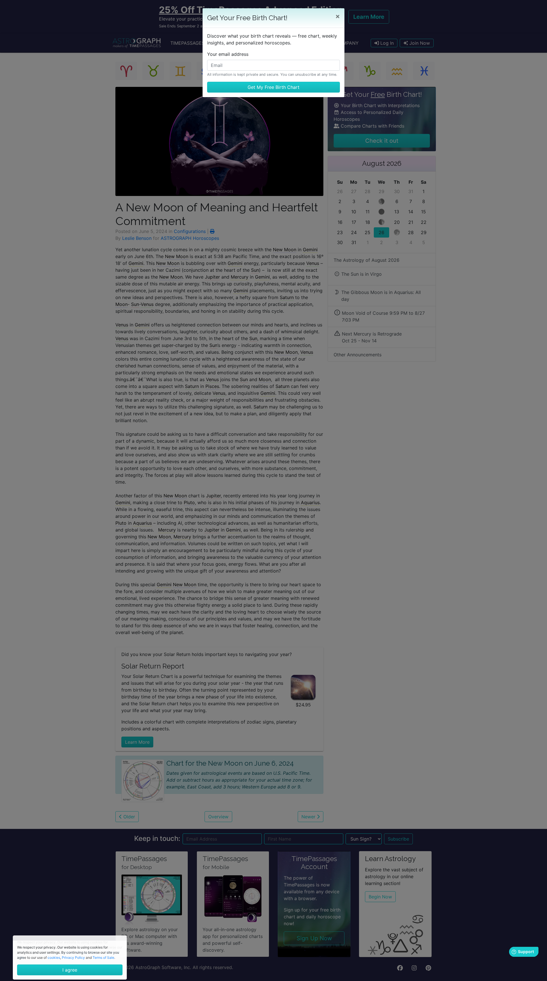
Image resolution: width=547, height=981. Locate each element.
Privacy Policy (73, 957)
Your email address (227, 54)
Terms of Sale (103, 957)
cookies (54, 957)
